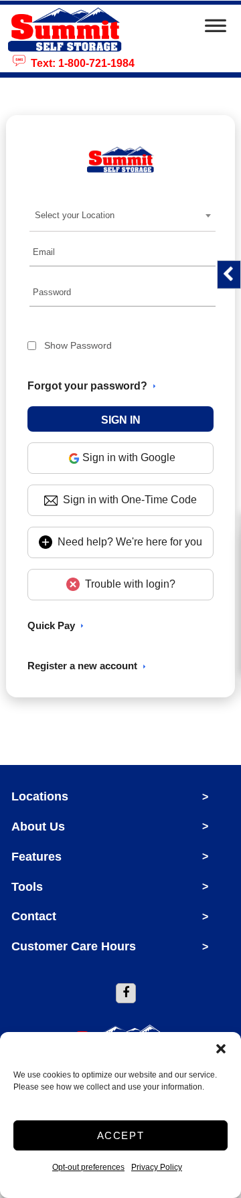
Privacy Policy (156, 1167)
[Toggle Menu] (215, 29)
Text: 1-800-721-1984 (80, 62)
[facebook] (126, 993)
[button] (221, 1048)
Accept (121, 1135)
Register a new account (82, 665)
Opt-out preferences (88, 1167)
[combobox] (122, 215)
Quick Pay (51, 625)
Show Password (78, 345)
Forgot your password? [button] (87, 386)
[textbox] (78, 215)
